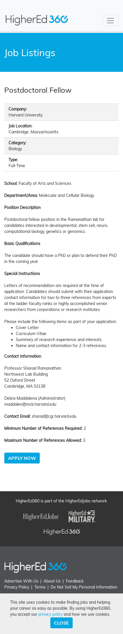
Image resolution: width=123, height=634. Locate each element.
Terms (39, 587)
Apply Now (22, 458)
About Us (52, 581)
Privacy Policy (16, 587)
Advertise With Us (21, 581)
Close (61, 623)
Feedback (75, 581)
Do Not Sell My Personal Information (84, 587)
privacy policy (50, 614)
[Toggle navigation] (110, 20)
